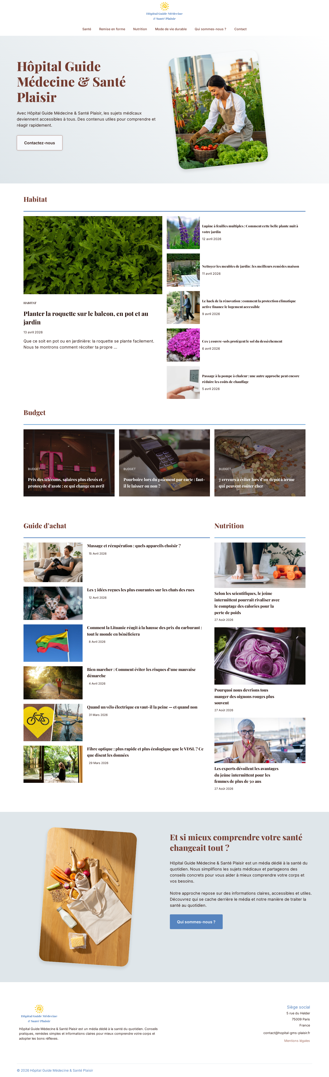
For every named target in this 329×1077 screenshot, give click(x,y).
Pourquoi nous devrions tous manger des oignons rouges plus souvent (244, 696)
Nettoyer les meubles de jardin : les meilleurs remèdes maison (250, 266)
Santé (86, 29)
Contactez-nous (39, 142)
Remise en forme (112, 29)
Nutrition (140, 29)
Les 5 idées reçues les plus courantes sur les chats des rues (140, 589)
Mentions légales (297, 1041)
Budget (34, 469)
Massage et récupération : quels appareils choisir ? (134, 545)
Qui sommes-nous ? (210, 29)
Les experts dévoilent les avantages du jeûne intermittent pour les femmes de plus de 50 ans (246, 775)
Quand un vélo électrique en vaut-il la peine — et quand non (142, 707)
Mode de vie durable (171, 29)
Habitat (30, 303)
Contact (240, 29)
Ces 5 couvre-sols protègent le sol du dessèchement (242, 341)
